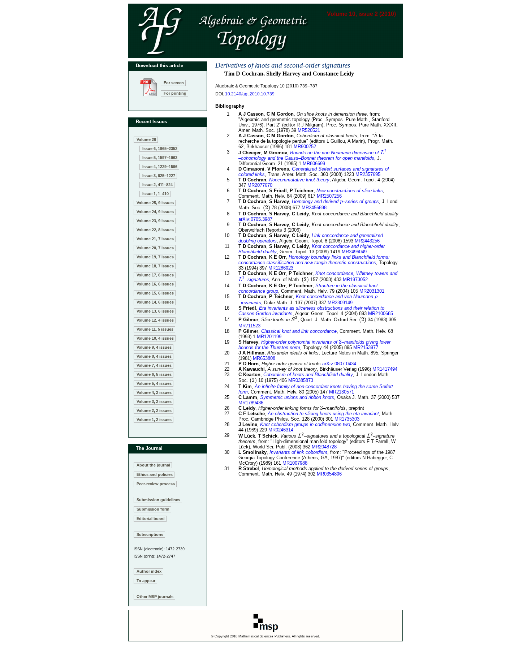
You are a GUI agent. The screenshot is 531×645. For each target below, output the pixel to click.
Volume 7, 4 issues (154, 365)
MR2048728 (324, 447)
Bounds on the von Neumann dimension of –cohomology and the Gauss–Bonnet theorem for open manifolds (312, 155)
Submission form (153, 509)
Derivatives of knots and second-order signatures (282, 65)
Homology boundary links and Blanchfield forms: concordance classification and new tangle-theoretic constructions (314, 259)
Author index (149, 571)
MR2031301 (371, 291)
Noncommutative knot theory (299, 179)
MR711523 (249, 325)
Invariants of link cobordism (298, 452)
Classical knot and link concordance (299, 331)
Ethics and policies (155, 474)
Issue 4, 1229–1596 (159, 166)
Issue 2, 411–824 (157, 184)
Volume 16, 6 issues (155, 284)
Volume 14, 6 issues (155, 302)
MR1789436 (250, 402)
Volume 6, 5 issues (154, 374)
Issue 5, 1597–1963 (159, 157)
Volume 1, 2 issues (154, 419)
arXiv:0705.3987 (255, 219)
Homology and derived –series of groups (335, 201)
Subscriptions (150, 534)
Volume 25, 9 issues (155, 203)
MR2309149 (340, 302)
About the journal (153, 465)
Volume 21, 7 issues (155, 239)
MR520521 (309, 130)
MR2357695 (367, 174)
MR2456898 (314, 207)
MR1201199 (269, 336)
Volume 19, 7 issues (155, 257)
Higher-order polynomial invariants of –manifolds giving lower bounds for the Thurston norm (314, 344)
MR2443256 (367, 241)
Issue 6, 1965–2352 (159, 148)
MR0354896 (329, 474)
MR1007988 (294, 463)
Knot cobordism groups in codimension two (305, 424)
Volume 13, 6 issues (155, 311)
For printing (175, 93)
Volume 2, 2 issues (154, 410)
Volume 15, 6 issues (155, 293)
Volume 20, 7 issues (155, 248)
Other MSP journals (155, 596)
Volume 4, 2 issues (154, 392)
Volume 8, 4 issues (154, 356)
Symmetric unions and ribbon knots (297, 397)
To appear (146, 581)
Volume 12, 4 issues (155, 320)
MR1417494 (384, 369)
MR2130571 (341, 392)
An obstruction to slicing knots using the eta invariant (323, 413)
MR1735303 (346, 419)
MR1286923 (280, 268)
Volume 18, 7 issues (155, 266)
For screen (174, 83)
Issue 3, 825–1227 (158, 175)
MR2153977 (365, 347)
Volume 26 (146, 139)
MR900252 (305, 146)
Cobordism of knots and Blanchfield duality (308, 374)
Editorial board (151, 518)
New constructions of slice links (349, 190)
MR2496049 (354, 251)
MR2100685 (380, 313)
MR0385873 (300, 380)
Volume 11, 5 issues (155, 329)
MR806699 (314, 163)
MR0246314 (280, 430)
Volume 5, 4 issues (154, 383)
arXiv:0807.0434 (339, 363)
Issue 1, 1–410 (155, 194)
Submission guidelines (158, 500)
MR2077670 (259, 185)
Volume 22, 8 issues (155, 230)
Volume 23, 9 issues (155, 221)
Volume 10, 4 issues (155, 338)
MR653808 (264, 358)
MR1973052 (355, 279)
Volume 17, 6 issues (155, 275)
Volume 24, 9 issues (155, 212)
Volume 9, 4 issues (154, 347)
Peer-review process (156, 484)
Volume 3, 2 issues (154, 401)
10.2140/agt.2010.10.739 (250, 93)
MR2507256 (329, 196)
